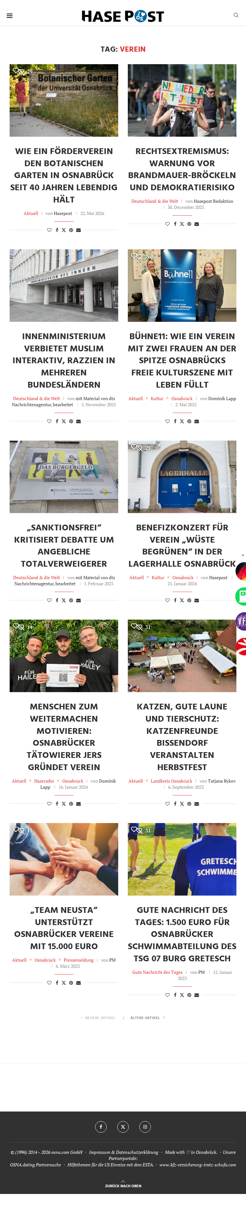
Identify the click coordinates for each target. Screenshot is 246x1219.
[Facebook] (101, 1127)
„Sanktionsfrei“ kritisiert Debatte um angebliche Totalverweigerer (64, 546)
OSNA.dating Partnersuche (35, 1165)
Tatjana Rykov (222, 781)
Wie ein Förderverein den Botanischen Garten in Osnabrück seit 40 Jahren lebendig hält (64, 175)
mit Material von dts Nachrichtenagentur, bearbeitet (63, 401)
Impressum (99, 1152)
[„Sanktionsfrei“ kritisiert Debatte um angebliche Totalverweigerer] (64, 477)
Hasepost (63, 213)
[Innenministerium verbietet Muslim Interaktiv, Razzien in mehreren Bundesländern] (64, 285)
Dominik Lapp (222, 398)
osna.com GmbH (66, 1152)
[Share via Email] (78, 230)
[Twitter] (123, 1127)
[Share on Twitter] (64, 230)
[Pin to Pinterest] (71, 230)
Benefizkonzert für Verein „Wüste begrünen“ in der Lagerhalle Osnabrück (182, 546)
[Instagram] (145, 1127)
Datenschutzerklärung (137, 1152)
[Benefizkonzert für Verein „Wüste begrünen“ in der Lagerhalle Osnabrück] (182, 477)
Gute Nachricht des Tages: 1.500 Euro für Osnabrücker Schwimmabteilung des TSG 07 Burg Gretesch (182, 934)
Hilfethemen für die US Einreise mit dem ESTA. (111, 1165)
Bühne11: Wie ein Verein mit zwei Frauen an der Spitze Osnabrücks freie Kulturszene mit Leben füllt (182, 361)
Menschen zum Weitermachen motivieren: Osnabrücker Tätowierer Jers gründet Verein (64, 737)
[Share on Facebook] (57, 230)
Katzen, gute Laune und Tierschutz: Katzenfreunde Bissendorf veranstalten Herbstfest (182, 737)
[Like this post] (49, 230)
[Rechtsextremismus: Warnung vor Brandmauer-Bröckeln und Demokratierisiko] (182, 100)
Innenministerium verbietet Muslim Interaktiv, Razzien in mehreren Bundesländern (63, 361)
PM (112, 960)
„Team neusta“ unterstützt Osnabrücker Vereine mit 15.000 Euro (64, 928)
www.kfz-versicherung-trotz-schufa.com (198, 1165)
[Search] (236, 16)
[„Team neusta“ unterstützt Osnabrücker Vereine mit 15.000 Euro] (64, 859)
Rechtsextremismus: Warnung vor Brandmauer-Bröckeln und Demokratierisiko (182, 169)
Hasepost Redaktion (213, 201)
